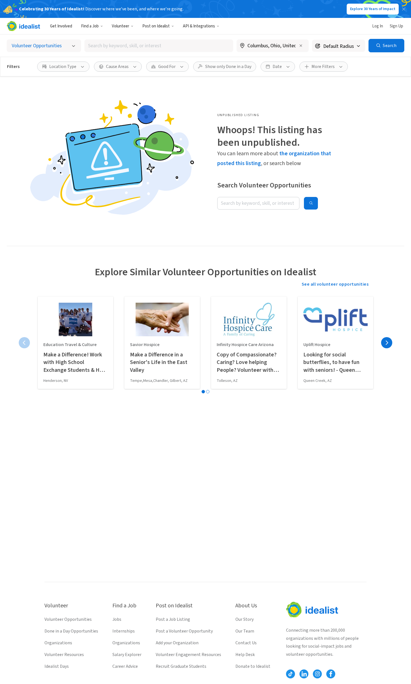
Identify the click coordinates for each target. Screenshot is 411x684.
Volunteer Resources (64, 655)
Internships (123, 631)
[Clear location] (301, 45)
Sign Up (396, 26)
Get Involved (61, 26)
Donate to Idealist (252, 666)
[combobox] (159, 46)
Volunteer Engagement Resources (188, 655)
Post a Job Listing (173, 619)
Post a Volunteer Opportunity (184, 631)
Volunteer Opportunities (68, 619)
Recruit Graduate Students (181, 666)
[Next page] (386, 342)
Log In (377, 26)
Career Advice (125, 666)
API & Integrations (199, 26)
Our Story (244, 619)
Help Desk (245, 655)
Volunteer (120, 26)
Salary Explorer (126, 655)
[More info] (273, 46)
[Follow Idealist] (290, 673)
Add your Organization (177, 643)
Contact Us (246, 643)
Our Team (244, 631)
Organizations (58, 643)
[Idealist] (23, 26)
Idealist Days (56, 666)
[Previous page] (24, 342)
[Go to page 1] (203, 391)
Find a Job (90, 26)
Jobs (116, 619)
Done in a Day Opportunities (71, 631)
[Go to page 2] (207, 391)
